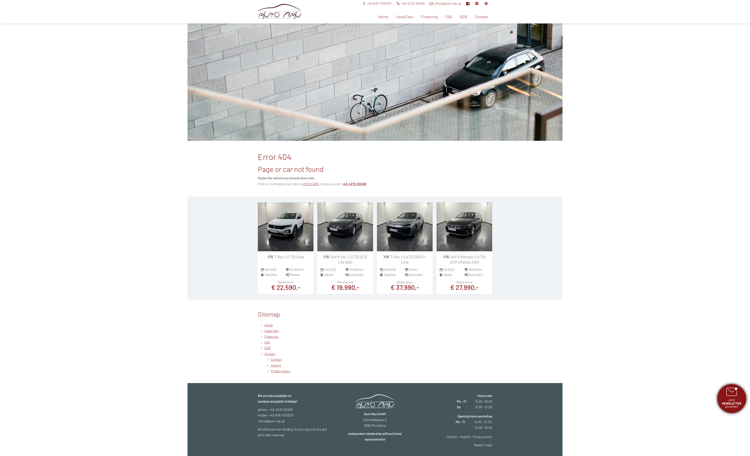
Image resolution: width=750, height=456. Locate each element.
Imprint (276, 365)
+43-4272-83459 (354, 184)
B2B (463, 16)
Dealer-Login (483, 445)
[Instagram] (479, 3)
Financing (429, 16)
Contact (481, 16)
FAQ (449, 16)
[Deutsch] (488, 3)
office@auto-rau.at (271, 421)
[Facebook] (470, 3)
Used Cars (404, 16)
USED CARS (311, 184)
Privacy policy (280, 371)
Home (383, 16)
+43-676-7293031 (281, 415)
